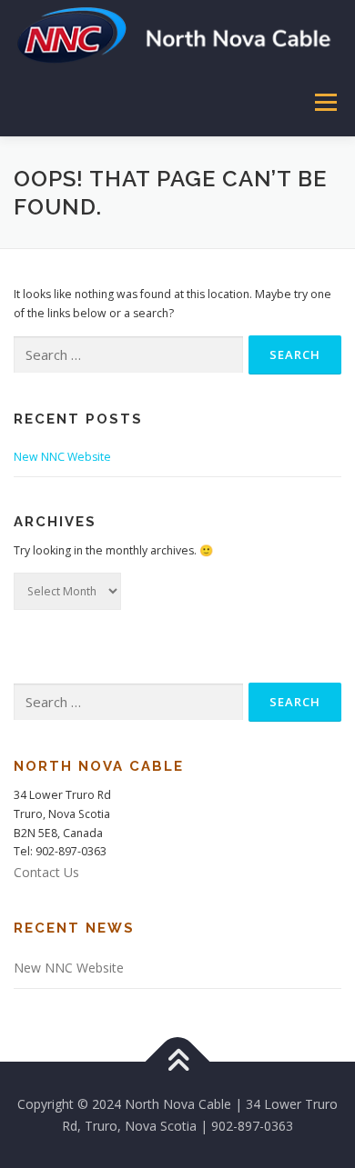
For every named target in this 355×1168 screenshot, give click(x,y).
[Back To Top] (178, 1061)
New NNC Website (62, 456)
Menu (324, 102)
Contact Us (46, 872)
